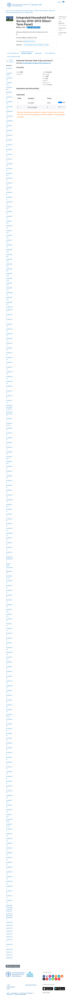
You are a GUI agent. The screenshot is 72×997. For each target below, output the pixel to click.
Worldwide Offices (31, 985)
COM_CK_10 (9, 957)
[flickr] (47, 976)
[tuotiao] (47, 979)
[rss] (56, 976)
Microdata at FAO (36, 5)
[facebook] (44, 976)
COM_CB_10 (9, 925)
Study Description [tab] (13, 53)
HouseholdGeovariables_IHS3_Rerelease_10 (36, 63)
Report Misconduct (20, 994)
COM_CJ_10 (9, 955)
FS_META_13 (9, 307)
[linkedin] (53, 976)
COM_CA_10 (9, 922)
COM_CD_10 (9, 931)
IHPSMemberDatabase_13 (9, 559)
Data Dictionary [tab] (27, 53)
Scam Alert (10, 994)
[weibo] (56, 979)
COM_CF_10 (9, 936)
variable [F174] (29, 12)
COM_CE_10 (9, 934)
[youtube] (59, 979)
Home (7, 10)
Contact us (15, 993)
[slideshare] (59, 976)
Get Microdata (34, 27)
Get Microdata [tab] (50, 53)
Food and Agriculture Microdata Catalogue (21, 10)
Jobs (8, 993)
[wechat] (53, 979)
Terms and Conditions (26, 993)
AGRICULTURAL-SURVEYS (41, 10)
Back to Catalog (13, 966)
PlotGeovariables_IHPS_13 (9, 413)
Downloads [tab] (38, 53)
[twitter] (50, 979)
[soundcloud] (62, 976)
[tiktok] (44, 979)
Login (59, 2)
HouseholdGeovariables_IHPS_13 (9, 407)
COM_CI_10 (9, 952)
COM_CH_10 (9, 949)
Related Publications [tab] (13, 56)
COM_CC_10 (9, 928)
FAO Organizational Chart (11, 986)
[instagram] (50, 976)
